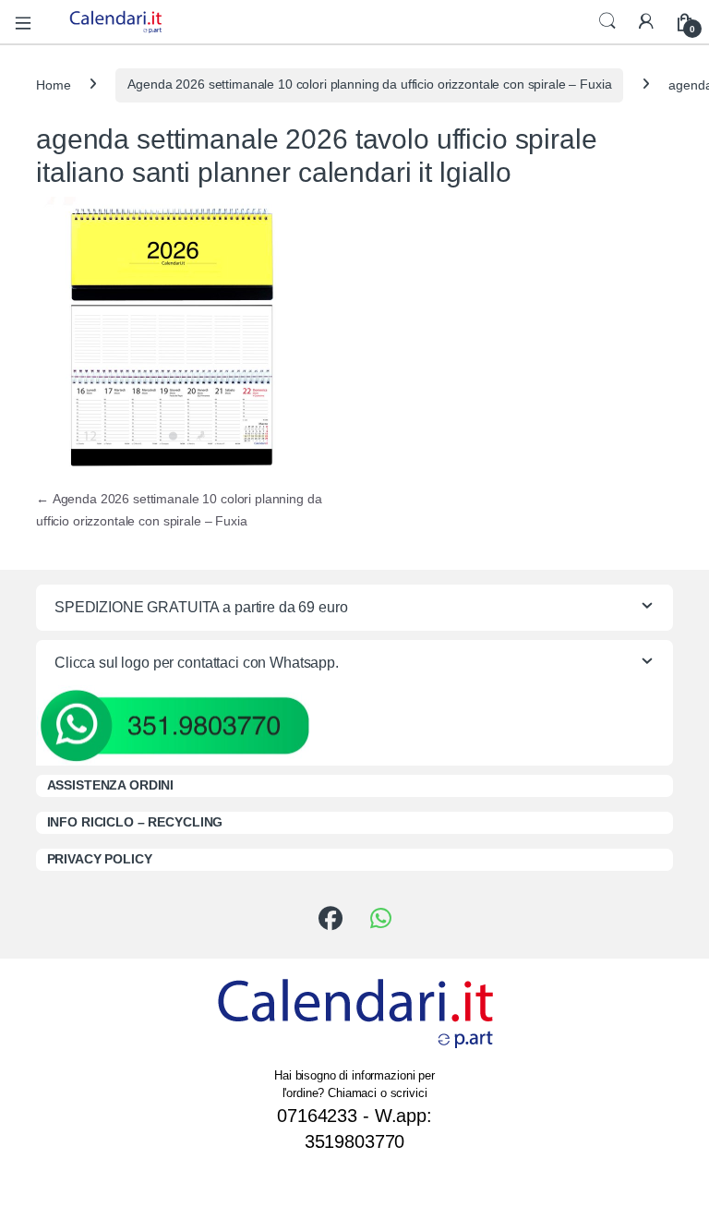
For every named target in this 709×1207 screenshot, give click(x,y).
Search (607, 21)
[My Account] (646, 21)
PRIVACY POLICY (99, 858)
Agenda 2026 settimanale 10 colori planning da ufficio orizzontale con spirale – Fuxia (369, 84)
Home (53, 84)
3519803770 (355, 1141)
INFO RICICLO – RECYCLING (135, 822)
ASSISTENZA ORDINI (110, 785)
